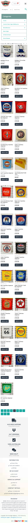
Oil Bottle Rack (7, 34)
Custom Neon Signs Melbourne (14, 24)
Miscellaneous (14, 28)
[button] (25, 3)
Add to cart (5, 67)
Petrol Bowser (14, 38)
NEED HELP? (14, 454)
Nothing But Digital (5, 517)
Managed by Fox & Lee (16, 517)
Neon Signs (6, 31)
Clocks (14, 21)
